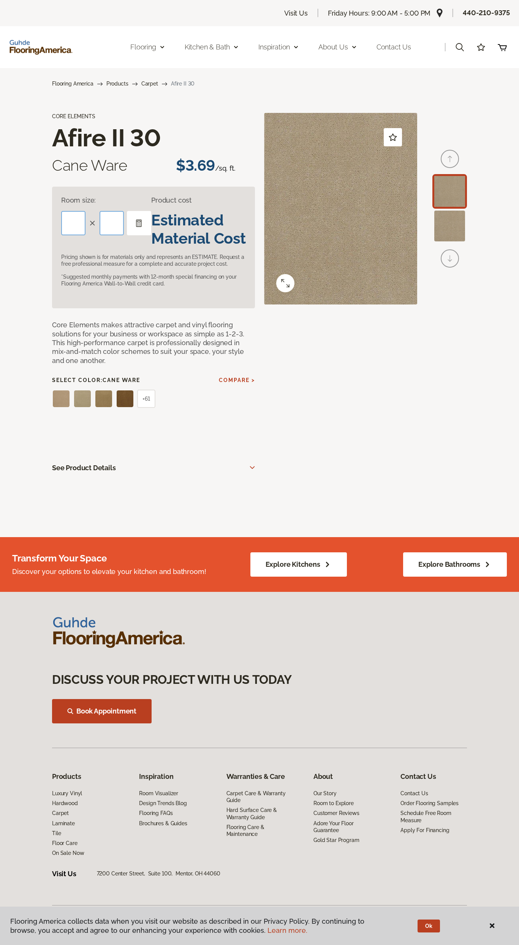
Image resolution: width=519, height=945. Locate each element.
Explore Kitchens (293, 564)
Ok (428, 926)
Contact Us (394, 47)
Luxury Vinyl (67, 793)
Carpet (149, 84)
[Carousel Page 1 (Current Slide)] (449, 191)
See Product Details (84, 468)
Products (117, 84)
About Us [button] (333, 47)
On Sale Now (68, 853)
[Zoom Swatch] (285, 283)
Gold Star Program (336, 840)
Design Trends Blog (163, 803)
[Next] (450, 258)
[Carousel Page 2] (449, 226)
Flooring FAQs (155, 813)
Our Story (325, 793)
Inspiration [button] (274, 47)
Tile (56, 833)
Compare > (237, 380)
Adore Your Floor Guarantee (333, 826)
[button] (459, 47)
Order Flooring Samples (429, 803)
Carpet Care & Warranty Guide (256, 796)
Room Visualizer (158, 793)
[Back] (450, 159)
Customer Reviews (336, 813)
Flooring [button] (143, 47)
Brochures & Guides (163, 823)
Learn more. (287, 930)
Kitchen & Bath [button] (207, 47)
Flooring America (72, 84)
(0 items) (502, 47)
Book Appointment (106, 711)
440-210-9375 (486, 13)
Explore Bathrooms (449, 564)
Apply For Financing (424, 830)
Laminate (63, 823)
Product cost (171, 200)
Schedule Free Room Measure (425, 816)
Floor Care (65, 843)
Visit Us (296, 13)
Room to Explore (333, 803)
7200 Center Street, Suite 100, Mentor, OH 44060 (158, 873)
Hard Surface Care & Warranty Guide (251, 813)
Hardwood (65, 803)
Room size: (78, 200)
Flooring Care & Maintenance (245, 830)
